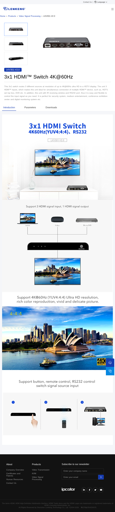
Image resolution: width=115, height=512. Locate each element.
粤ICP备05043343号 (88, 507)
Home (2, 16)
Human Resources (14, 479)
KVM (34, 473)
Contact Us (87, 2)
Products (12, 16)
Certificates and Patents (13, 474)
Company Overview (15, 470)
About (9, 464)
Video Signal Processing (30, 16)
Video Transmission (41, 470)
